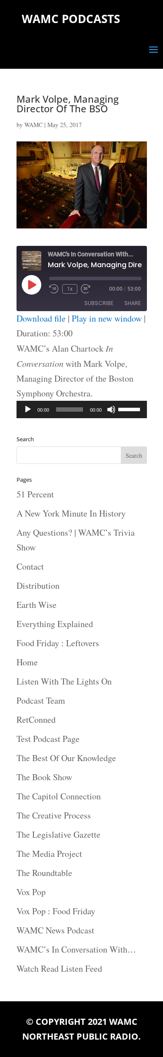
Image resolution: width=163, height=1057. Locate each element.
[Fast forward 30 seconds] (85, 289)
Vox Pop (31, 892)
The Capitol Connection (59, 796)
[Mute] (111, 409)
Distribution (38, 585)
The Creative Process (54, 815)
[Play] (27, 409)
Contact (30, 566)
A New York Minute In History (71, 513)
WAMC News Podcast (55, 930)
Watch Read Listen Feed (59, 968)
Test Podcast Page (48, 739)
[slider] (130, 408)
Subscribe (98, 303)
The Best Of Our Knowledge (66, 758)
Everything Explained (55, 624)
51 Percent (35, 494)
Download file (41, 318)
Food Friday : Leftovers (58, 643)
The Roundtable (44, 873)
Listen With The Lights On (64, 681)
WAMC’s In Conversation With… (76, 949)
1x (70, 289)
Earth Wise (37, 605)
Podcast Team (41, 700)
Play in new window (107, 318)
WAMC (33, 125)
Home (27, 662)
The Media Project (49, 853)
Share (132, 303)
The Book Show (44, 777)
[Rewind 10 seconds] (54, 289)
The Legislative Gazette (58, 834)
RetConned (36, 719)
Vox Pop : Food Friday (56, 911)
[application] (82, 409)
